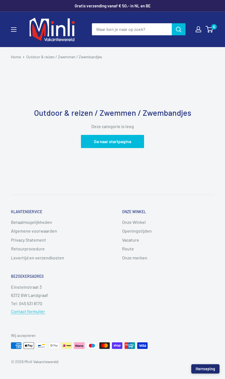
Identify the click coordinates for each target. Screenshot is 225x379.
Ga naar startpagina (112, 141)
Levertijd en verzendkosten (37, 257)
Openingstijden (137, 230)
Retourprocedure (28, 248)
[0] (209, 29)
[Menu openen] (13, 29)
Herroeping (205, 368)
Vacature (130, 239)
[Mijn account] (198, 29)
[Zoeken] (178, 29)
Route (128, 248)
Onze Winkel (134, 222)
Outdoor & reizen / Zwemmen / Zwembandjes (64, 56)
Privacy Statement (28, 239)
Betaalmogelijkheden (31, 222)
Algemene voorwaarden (34, 230)
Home (16, 56)
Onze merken (134, 257)
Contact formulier (28, 311)
